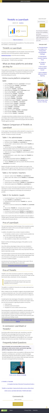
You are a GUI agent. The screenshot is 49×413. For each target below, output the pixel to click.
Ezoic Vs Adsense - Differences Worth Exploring (42, 74)
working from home (6, 55)
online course (7, 390)
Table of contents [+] (18, 39)
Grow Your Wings (25, 1)
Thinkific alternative (26, 390)
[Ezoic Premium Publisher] (4, 411)
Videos (11, 410)
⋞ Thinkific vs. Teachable (7, 381)
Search (42, 25)
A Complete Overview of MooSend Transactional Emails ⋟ (20, 384)
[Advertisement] (24, 10)
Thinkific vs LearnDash (7, 388)
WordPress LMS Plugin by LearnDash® (18, 265)
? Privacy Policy (27, 410)
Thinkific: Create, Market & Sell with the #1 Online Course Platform (18, 320)
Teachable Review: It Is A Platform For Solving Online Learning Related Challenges (43, 51)
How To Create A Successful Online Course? (42, 68)
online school (30, 388)
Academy (21, 23)
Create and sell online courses (20, 388)
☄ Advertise (35, 410)
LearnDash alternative (16, 390)
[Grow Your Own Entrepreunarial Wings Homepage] (1, 1)
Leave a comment (18, 404)
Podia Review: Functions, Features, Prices (42, 58)
